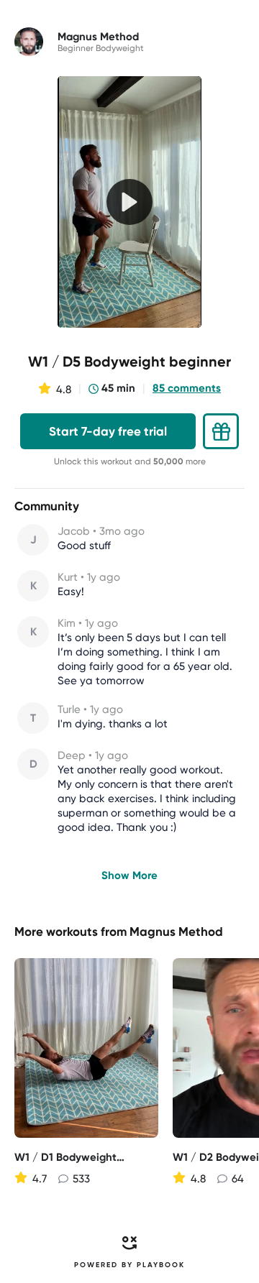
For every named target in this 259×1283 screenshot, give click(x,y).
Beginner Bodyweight (101, 48)
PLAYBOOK (161, 1265)
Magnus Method (176, 931)
